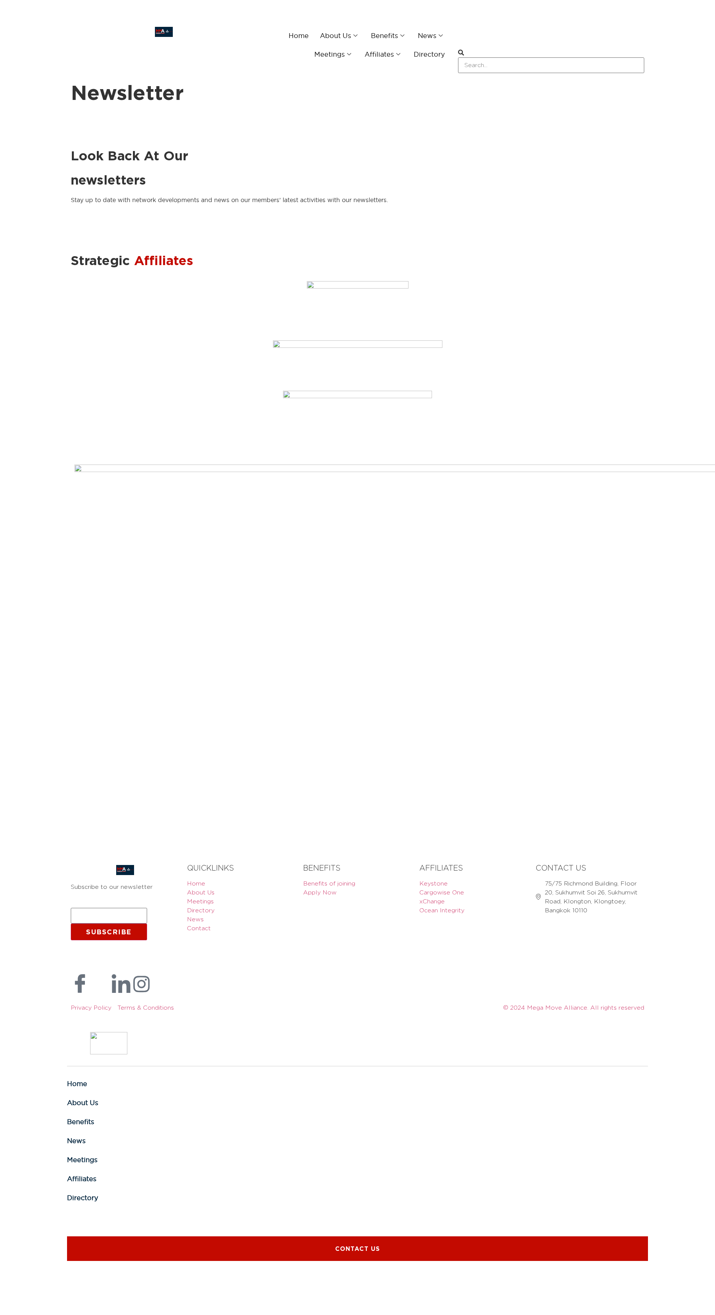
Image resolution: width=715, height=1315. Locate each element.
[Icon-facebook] (80, 984)
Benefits (388, 35)
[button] (551, 52)
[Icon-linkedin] (121, 984)
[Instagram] (141, 984)
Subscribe (109, 931)
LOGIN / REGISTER (90, 18)
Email (81, 904)
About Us (343, 35)
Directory (431, 54)
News (428, 35)
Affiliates (385, 54)
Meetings (340, 54)
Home (309, 35)
